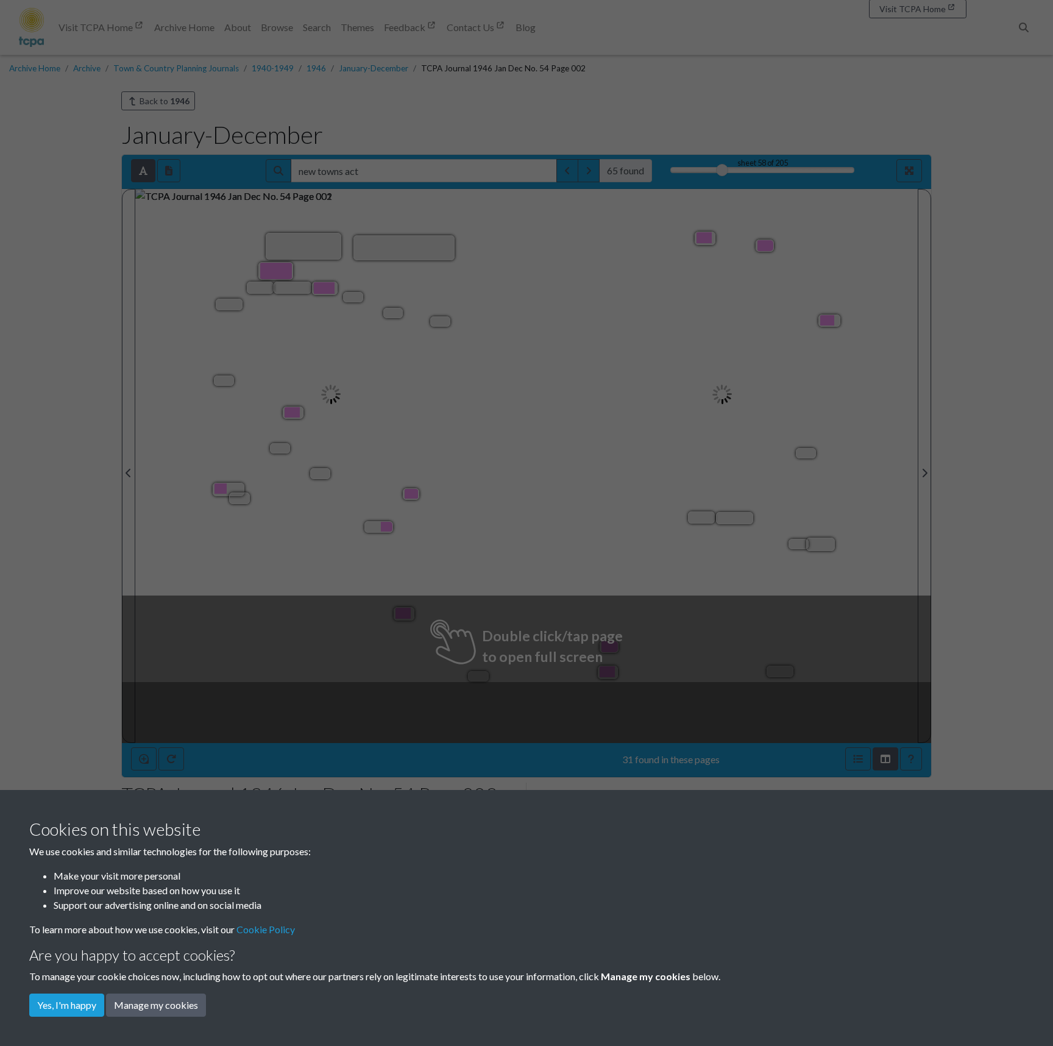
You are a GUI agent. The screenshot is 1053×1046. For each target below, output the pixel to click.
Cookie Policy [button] (265, 929)
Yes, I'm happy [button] (66, 1005)
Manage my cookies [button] (156, 1005)
